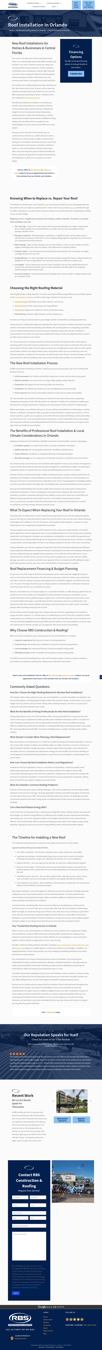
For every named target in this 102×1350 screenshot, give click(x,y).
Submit (16, 1293)
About (45, 1328)
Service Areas (47, 1320)
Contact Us (47, 1325)
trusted (17, 501)
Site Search (59, 1347)
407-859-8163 (35, 170)
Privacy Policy (50, 1347)
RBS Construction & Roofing (22, 297)
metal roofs (19, 948)
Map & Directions (20, 1338)
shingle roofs (76, 945)
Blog (44, 1334)
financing (72, 207)
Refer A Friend (48, 1331)
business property (33, 98)
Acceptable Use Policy (29, 1287)
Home (45, 1317)
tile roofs (85, 945)
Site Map (41, 1347)
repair (46, 204)
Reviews (46, 1322)
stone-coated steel (63, 945)
